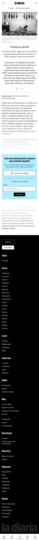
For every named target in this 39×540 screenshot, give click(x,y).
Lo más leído (6, 404)
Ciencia (4, 280)
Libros (4, 309)
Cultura (4, 286)
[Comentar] (22, 88)
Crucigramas (7, 426)
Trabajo (5, 325)
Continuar (19, 194)
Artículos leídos (7, 392)
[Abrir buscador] (36, 3)
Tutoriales (5, 507)
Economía (5, 293)
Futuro (4, 302)
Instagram (6, 485)
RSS (3, 475)
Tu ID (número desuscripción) (8, 442)
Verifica (5, 328)
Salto (4, 351)
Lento (4, 370)
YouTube (5, 478)
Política (11, 8)
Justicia (5, 306)
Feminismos (6, 299)
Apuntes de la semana (10, 411)
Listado (4, 438)
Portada (5, 261)
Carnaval (5, 276)
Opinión (5, 315)
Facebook (5, 488)
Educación (6, 296)
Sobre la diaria (7, 456)
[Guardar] (17, 88)
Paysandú (5, 347)
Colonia (5, 341)
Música (4, 389)
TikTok (4, 491)
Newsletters (6, 472)
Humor (4, 422)
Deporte (5, 289)
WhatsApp (6, 481)
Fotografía (6, 419)
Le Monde (6, 366)
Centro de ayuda (8, 504)
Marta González (7, 96)
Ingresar (8, 242)
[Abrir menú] (3, 3)
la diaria (5, 363)
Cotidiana (5, 283)
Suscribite (8, 247)
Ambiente (5, 273)
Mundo (4, 312)
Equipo (4, 459)
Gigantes (5, 373)
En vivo (4, 414)
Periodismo (6, 385)
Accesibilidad (7, 510)
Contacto (5, 517)
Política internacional (23, 8)
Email (5, 185)
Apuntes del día (8, 408)
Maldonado (6, 344)
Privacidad (6, 513)
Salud (4, 322)
